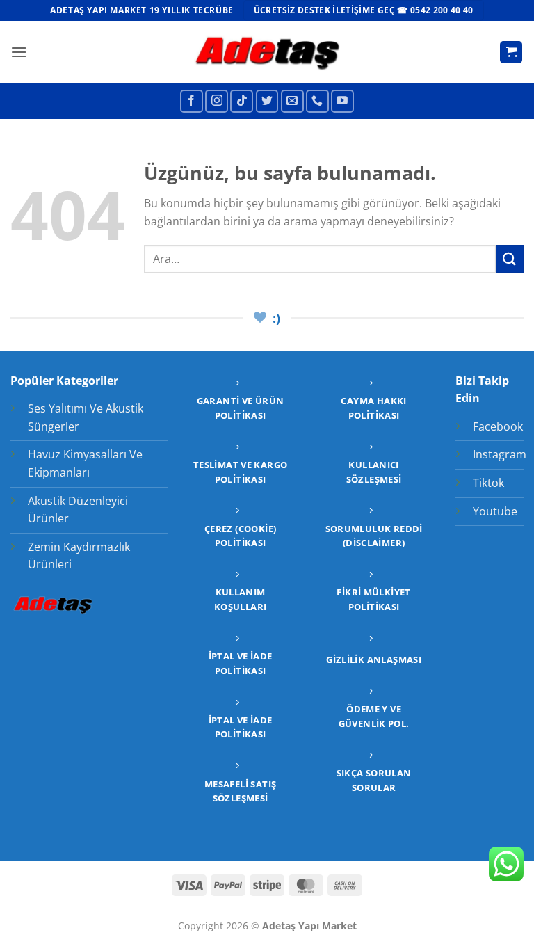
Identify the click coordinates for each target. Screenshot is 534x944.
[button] (18, 52)
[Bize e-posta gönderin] (292, 101)
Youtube (495, 511)
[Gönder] (510, 258)
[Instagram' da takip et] (216, 101)
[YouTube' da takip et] (342, 101)
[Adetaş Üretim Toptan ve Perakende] (267, 51)
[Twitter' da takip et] (267, 101)
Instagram (499, 454)
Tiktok (488, 482)
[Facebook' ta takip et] (191, 101)
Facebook (498, 426)
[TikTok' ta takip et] (241, 101)
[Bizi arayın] (317, 101)
